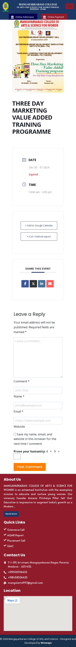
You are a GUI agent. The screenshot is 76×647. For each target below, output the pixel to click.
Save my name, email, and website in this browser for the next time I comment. (35, 439)
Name (19, 396)
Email (18, 411)
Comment (22, 381)
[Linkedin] (41, 283)
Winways (46, 642)
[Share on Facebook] (25, 283)
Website (19, 427)
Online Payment (56, 17)
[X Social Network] (33, 283)
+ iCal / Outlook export (39, 236)
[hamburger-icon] (70, 6)
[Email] (50, 283)
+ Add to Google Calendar (39, 225)
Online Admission (24, 17)
